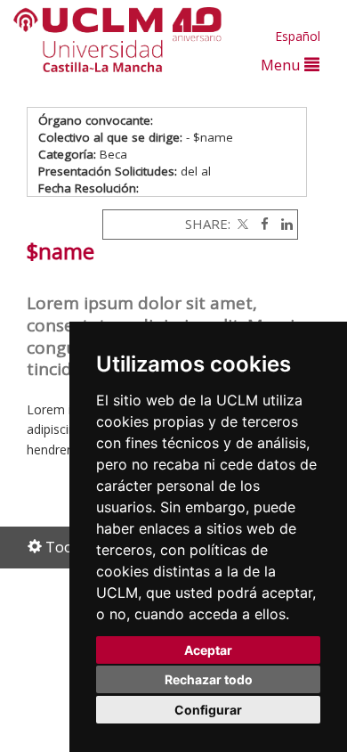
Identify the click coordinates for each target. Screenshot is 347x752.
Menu (282, 64)
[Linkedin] (282, 224)
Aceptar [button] (208, 650)
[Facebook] (260, 224)
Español (297, 36)
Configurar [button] (208, 709)
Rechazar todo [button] (209, 679)
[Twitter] (241, 224)
